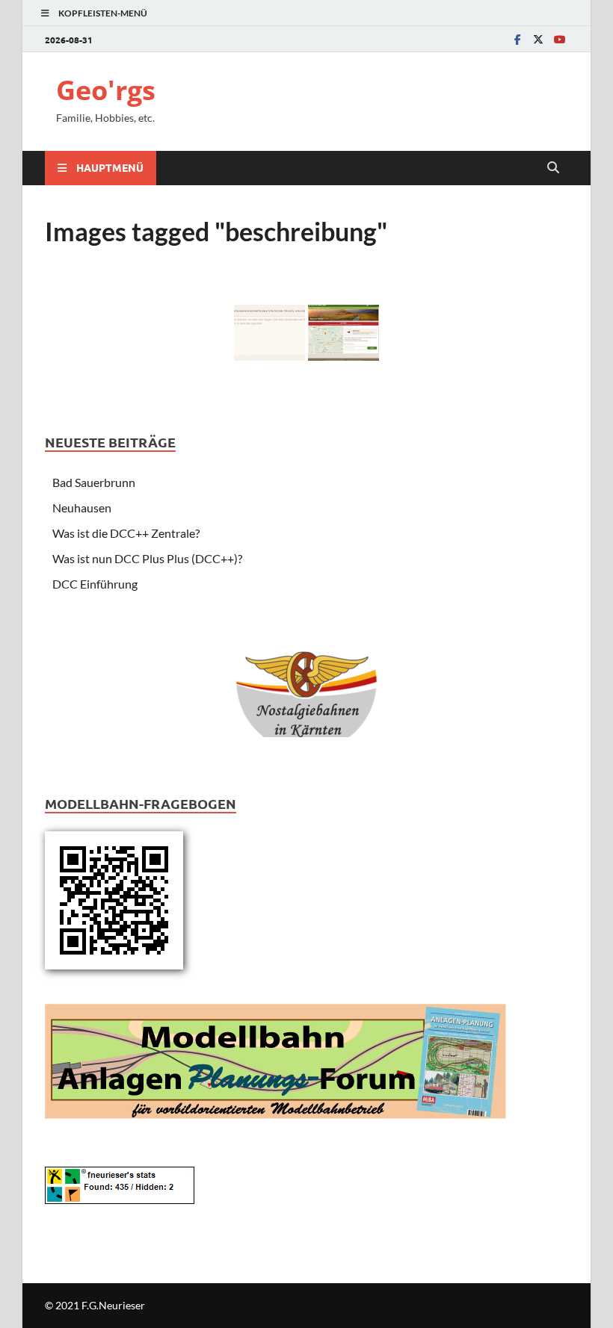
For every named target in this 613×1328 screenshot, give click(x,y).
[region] (306, 687)
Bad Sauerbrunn (93, 482)
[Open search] (553, 168)
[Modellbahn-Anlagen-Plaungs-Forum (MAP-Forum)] (275, 1059)
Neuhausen (81, 507)
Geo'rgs (105, 90)
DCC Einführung (95, 584)
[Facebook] (517, 39)
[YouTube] (559, 39)
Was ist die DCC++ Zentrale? (126, 533)
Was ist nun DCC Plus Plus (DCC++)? (147, 558)
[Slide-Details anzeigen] (306, 682)
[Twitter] (538, 39)
